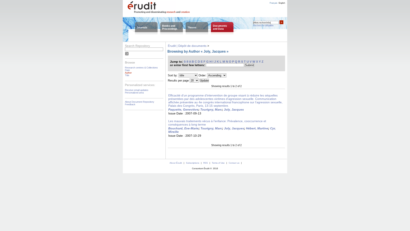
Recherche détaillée (263, 25)
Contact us (234, 163)
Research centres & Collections (141, 67)
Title (127, 75)
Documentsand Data (220, 27)
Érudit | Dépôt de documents (187, 45)
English (282, 3)
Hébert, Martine (257, 128)
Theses (191, 27)
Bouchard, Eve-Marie (183, 128)
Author (128, 72)
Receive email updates (136, 90)
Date (127, 70)
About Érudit (176, 163)
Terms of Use (218, 163)
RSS (205, 163)
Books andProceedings (169, 27)
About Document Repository (139, 102)
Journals (142, 27)
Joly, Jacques (234, 109)
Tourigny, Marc (211, 109)
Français (273, 3)
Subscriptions (192, 163)
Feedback (130, 104)
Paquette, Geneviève (183, 109)
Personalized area (134, 92)
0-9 (186, 61)
